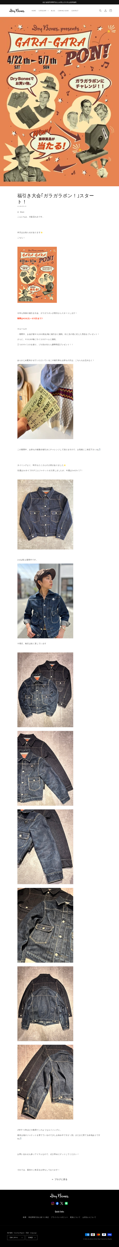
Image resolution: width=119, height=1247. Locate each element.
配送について (75, 1217)
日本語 (30, 1237)
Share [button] (22, 212)
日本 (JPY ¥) (14, 1237)
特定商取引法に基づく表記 (38, 1217)
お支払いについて (89, 1217)
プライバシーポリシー (59, 1217)
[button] (43, 10)
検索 (24, 1217)
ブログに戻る (61, 1179)
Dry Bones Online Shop (94, 1239)
